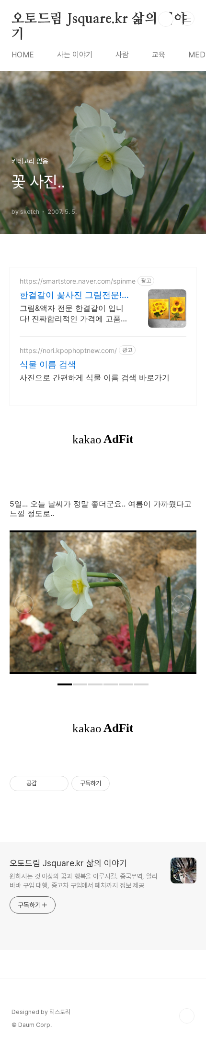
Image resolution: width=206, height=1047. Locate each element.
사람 (122, 54)
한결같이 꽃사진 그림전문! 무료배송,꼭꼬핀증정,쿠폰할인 (74, 295)
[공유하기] (46, 783)
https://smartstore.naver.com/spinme (78, 281)
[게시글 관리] (58, 783)
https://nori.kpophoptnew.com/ (68, 350)
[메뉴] (187, 18)
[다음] (182, 607)
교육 (158, 54)
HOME (22, 54)
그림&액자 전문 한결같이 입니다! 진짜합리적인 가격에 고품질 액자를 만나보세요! (74, 313)
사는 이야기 (74, 54)
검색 (166, 19)
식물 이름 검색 (48, 364)
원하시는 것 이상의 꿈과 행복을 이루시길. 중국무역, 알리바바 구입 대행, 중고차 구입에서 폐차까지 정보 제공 (84, 880)
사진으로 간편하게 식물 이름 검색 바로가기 (95, 377)
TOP (187, 1016)
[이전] (24, 607)
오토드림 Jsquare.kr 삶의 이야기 (99, 19)
